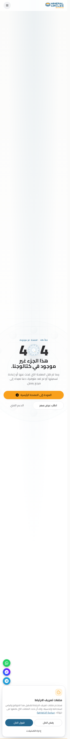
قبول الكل (19, 722)
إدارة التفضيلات (33, 731)
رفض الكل (48, 722)
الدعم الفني (17, 405)
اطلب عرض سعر (48, 405)
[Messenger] (6, 672)
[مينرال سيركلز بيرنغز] (54, 5)
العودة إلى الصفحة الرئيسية (34, 395)
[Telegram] (6, 681)
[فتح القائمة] (7, 5)
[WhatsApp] (6, 663)
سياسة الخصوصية (46, 712)
